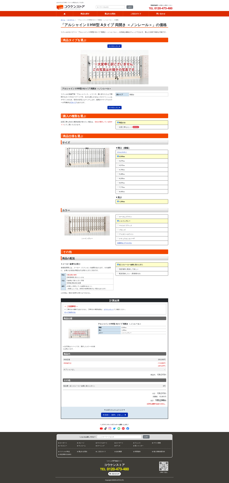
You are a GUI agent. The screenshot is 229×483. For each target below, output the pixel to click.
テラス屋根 (157, 443)
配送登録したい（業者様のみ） (130, 273)
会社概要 (119, 451)
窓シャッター (139, 446)
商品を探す (85, 13)
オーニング (100, 446)
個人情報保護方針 (159, 451)
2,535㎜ (122, 156)
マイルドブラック (125, 225)
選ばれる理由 (110, 13)
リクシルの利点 (65, 451)
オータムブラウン (125, 216)
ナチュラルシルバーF (127, 238)
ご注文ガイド (136, 13)
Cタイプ (73, 102)
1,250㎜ (122, 201)
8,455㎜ (122, 191)
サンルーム (82, 446)
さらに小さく (122, 152)
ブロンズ (122, 230)
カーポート (63, 443)
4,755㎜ (122, 169)
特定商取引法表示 (65, 454)
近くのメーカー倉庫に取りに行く (131, 264)
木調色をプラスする (124, 243)
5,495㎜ (122, 174)
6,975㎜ (122, 183)
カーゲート (71, 20)
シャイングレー (124, 221)
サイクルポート (102, 443)
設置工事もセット (128, 127)
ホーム (63, 20)
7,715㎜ (122, 187)
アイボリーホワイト (126, 234)
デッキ (118, 446)
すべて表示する (70, 312)
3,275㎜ (122, 161)
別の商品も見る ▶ (114, 46)
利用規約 (138, 451)
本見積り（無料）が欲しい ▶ (114, 414)
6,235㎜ (122, 178)
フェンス (138, 443)
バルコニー (63, 446)
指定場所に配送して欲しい (128, 269)
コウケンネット (109, 309)
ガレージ (81, 443)
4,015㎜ (122, 165)
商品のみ (122, 122)
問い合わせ (160, 13)
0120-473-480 (160, 8)
